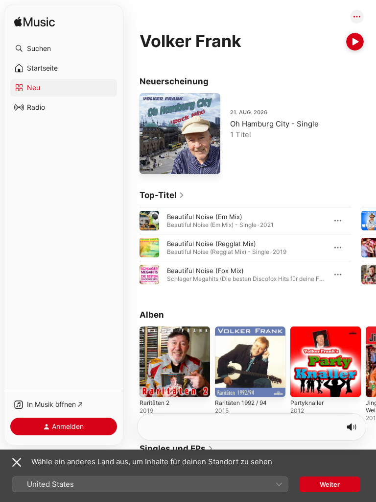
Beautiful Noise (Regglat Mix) (211, 244)
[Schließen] (16, 462)
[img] (34, 22)
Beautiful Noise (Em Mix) (204, 217)
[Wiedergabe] (355, 41)
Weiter (330, 484)
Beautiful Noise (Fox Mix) (205, 271)
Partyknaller (307, 402)
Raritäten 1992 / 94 (241, 402)
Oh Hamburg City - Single (274, 123)
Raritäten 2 (154, 402)
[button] (64, 48)
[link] (162, 195)
